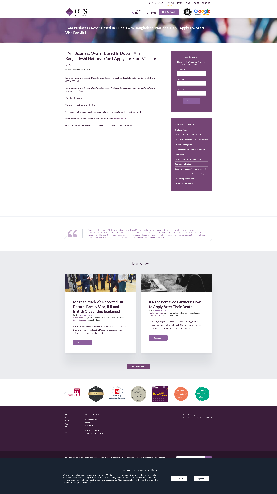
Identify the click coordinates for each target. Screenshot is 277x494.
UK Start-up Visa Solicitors (185, 179)
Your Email (181, 89)
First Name (181, 69)
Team (179, 3)
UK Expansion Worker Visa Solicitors (189, 135)
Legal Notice (103, 458)
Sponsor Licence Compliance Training (189, 174)
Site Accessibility (71, 458)
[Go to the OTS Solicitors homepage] (76, 12)
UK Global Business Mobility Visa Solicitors (191, 140)
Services (159, 3)
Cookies (125, 458)
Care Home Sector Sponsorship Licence (190, 149)
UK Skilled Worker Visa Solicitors (188, 159)
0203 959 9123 (93, 430)
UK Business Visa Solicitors (185, 183)
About (196, 3)
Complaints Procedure (88, 458)
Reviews (170, 3)
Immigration (179, 154)
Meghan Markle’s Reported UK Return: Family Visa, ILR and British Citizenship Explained (98, 306)
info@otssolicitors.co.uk (94, 433)
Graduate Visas (181, 130)
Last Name (180, 79)
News (187, 3)
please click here (84, 482)
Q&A (140, 458)
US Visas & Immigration (184, 144)
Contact (206, 3)
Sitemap (133, 458)
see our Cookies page (120, 480)
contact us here (119, 118)
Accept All (178, 479)
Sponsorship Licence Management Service (191, 169)
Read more (82, 343)
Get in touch (170, 12)
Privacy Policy (115, 458)
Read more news (138, 366)
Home (150, 3)
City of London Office (93, 415)
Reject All (201, 479)
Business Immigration (183, 164)
